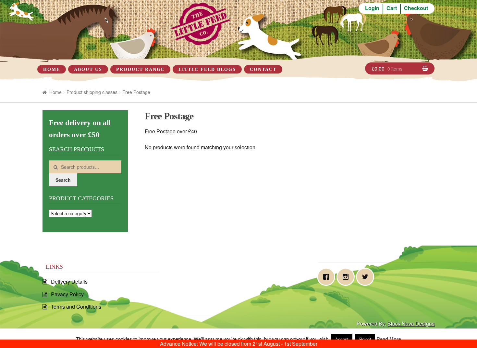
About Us (88, 69)
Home (51, 69)
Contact (263, 69)
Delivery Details (69, 281)
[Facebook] (327, 277)
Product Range (140, 69)
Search (63, 180)
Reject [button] (365, 339)
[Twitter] (366, 277)
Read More (388, 338)
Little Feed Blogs (207, 69)
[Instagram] (347, 277)
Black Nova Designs (410, 323)
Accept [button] (342, 339)
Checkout (416, 8)
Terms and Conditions (76, 306)
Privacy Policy (67, 294)
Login (372, 8)
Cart (391, 8)
